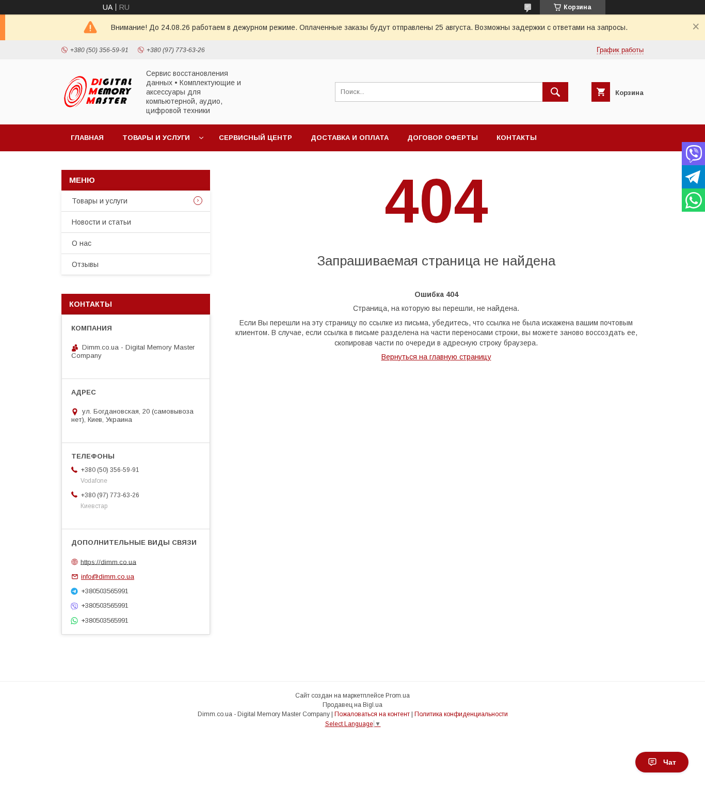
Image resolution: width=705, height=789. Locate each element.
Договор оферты (442, 137)
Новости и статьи (101, 222)
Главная (87, 137)
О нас (81, 243)
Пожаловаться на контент (372, 714)
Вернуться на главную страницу (436, 357)
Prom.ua (398, 695)
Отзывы (85, 264)
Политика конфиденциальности (461, 714)
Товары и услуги (156, 137)
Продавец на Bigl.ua (352, 704)
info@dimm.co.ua (107, 576)
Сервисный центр (255, 137)
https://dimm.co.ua (108, 561)
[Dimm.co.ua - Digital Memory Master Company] (97, 107)
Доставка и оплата (350, 137)
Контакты (516, 137)
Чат (669, 762)
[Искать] (555, 92)
